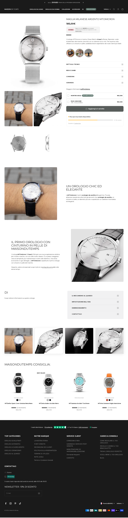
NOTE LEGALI (39, 457)
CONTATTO (70, 458)
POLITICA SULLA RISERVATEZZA (45, 450)
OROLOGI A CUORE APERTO (14, 447)
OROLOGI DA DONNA (52, 9)
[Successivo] (83, 2)
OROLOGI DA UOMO (36, 9)
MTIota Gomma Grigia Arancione (109, 403)
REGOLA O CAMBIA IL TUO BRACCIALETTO (109, 447)
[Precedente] (44, 2)
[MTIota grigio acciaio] (112, 400)
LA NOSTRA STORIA (41, 441)
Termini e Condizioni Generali (43, 460)
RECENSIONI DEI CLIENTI (43, 447)
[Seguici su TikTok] (20, 503)
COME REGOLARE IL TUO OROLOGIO (109, 442)
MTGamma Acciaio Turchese (79, 403)
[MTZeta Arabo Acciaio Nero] (48, 400)
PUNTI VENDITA (39, 444)
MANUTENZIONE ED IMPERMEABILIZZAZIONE (76, 450)
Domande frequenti (73, 454)
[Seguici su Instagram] (10, 503)
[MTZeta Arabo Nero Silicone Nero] (50, 400)
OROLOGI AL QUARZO (12, 454)
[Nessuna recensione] (68, 35)
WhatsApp (10, 476)
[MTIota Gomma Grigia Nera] (109, 400)
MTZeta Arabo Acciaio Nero (49, 403)
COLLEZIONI (66, 9)
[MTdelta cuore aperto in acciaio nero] (20, 400)
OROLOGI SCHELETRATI (12, 441)
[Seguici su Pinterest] (15, 503)
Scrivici (9, 472)
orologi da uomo (47, 267)
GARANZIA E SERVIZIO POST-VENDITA (77, 445)
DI (83, 9)
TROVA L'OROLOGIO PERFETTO (111, 451)
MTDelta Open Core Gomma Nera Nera (18, 403)
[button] (94, 95)
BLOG (102, 458)
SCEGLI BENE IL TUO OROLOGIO (111, 454)
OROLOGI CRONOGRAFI (12, 450)
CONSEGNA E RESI (73, 441)
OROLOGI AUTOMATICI (12, 444)
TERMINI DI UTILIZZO (41, 454)
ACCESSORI (76, 9)
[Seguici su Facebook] (5, 503)
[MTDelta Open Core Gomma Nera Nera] (17, 400)
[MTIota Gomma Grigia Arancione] (107, 400)
